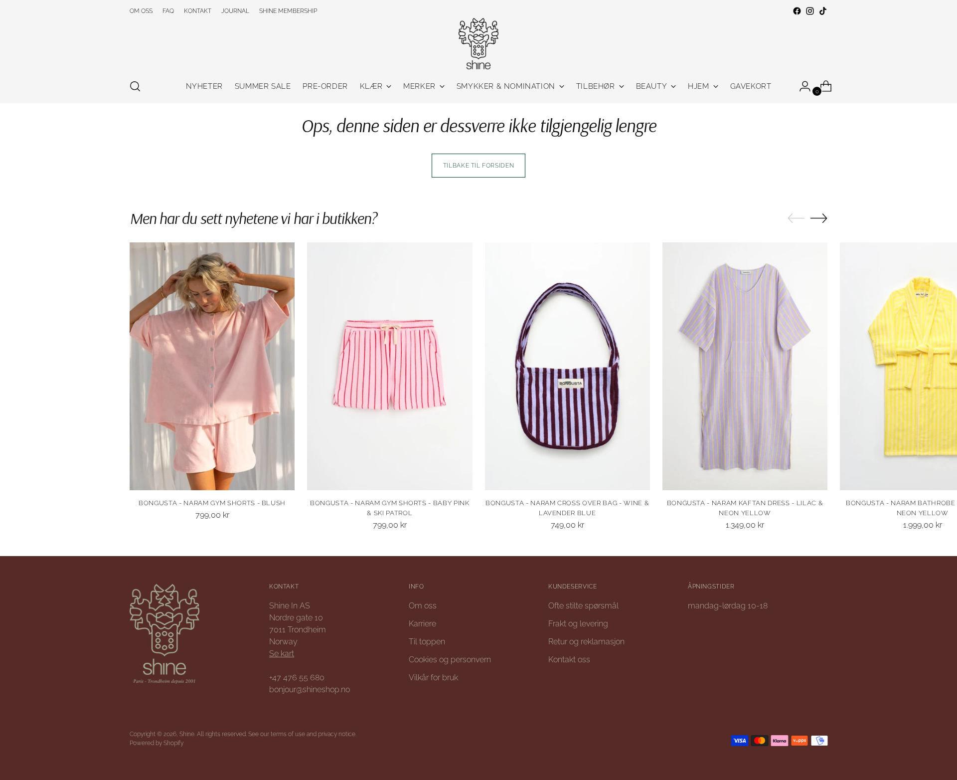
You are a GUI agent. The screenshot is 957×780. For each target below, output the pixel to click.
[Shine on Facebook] (797, 10)
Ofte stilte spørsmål (583, 605)
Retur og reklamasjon (586, 641)
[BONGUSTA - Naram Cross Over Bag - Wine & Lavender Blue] (567, 366)
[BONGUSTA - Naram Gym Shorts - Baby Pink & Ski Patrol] (389, 366)
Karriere (422, 623)
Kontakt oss (569, 659)
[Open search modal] (135, 86)
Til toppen (427, 641)
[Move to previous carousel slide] (796, 218)
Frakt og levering (578, 623)
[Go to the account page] (801, 86)
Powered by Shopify (156, 743)
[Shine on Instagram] (809, 10)
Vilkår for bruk (433, 677)
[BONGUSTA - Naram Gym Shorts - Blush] (212, 366)
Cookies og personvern (450, 659)
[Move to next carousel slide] (818, 217)
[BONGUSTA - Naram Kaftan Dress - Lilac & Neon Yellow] (744, 366)
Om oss (423, 605)
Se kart (281, 653)
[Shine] (478, 43)
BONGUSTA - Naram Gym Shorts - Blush (212, 503)
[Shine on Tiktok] (822, 10)
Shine (186, 734)
